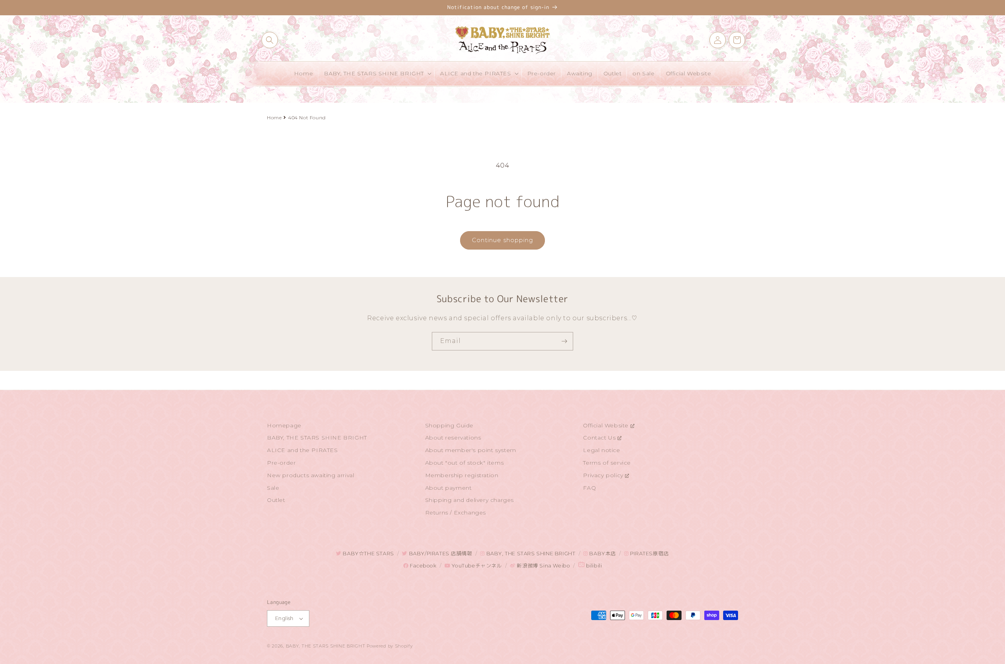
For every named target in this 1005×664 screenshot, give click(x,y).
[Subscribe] (564, 341)
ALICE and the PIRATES (302, 450)
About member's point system (470, 450)
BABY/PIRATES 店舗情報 (439, 553)
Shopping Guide (449, 425)
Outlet (276, 499)
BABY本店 (602, 553)
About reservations (453, 437)
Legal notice (601, 450)
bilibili (593, 566)
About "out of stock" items (464, 462)
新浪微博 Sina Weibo (542, 566)
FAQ (589, 487)
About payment (448, 487)
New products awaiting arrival (310, 475)
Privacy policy (604, 475)
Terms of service (607, 462)
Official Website (606, 425)
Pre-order (281, 462)
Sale (273, 487)
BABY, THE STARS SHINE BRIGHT (317, 437)
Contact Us (600, 437)
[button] (269, 40)
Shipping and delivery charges (469, 499)
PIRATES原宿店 (649, 553)
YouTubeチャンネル (476, 566)
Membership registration (462, 475)
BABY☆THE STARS (368, 553)
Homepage (284, 425)
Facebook (422, 566)
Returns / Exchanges (455, 512)
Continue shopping (502, 240)
